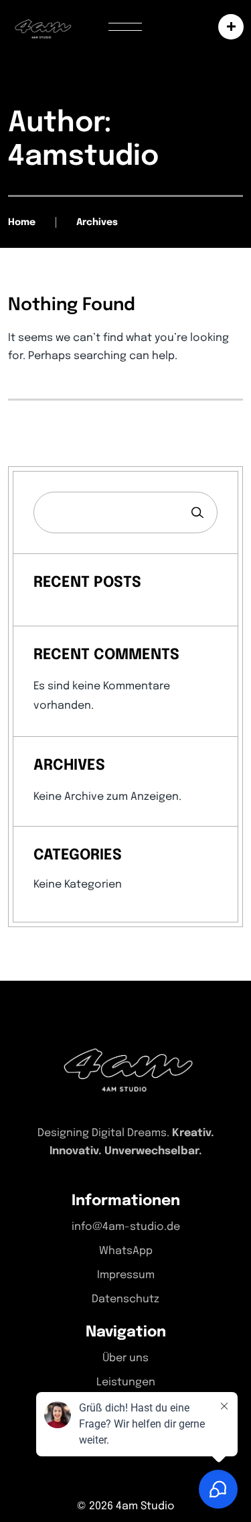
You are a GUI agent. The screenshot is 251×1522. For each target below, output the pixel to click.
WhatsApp (126, 1251)
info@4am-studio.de (126, 1227)
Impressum (126, 1275)
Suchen (197, 512)
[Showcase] (227, 26)
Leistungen (125, 1382)
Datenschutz (125, 1299)
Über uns (125, 1358)
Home (21, 222)
